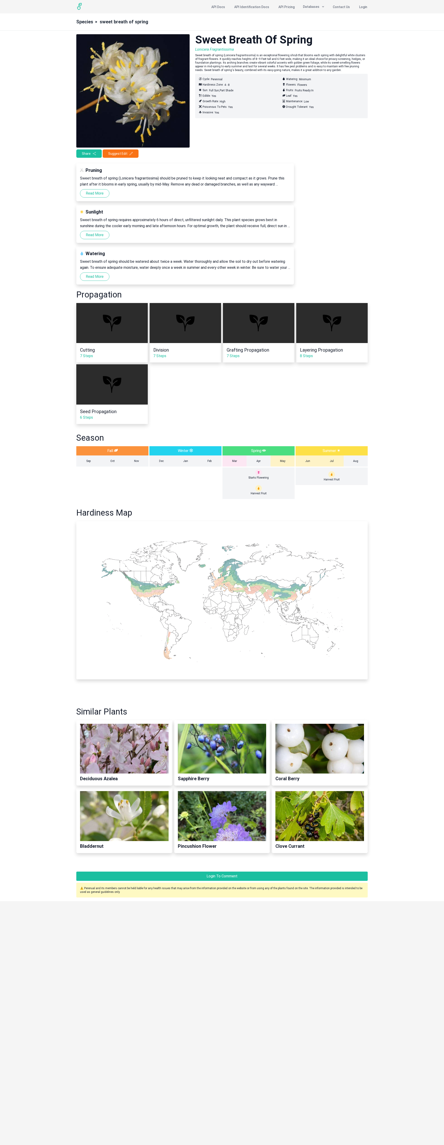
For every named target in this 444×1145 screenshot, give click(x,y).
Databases (311, 7)
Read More (95, 193)
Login (363, 7)
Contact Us (341, 7)
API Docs (218, 7)
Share (86, 153)
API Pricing (286, 7)
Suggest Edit (117, 153)
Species (84, 22)
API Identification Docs (251, 7)
